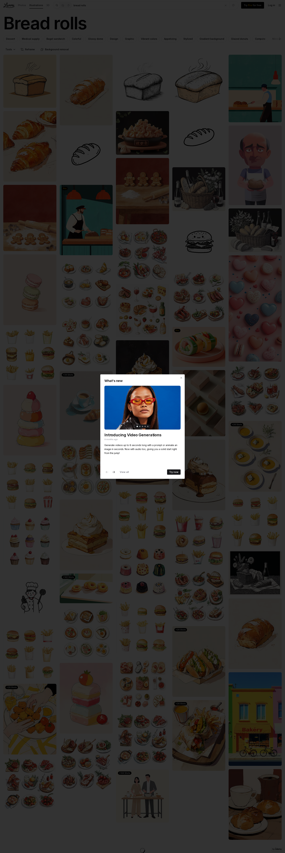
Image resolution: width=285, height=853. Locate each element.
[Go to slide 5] (147, 426)
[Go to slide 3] (142, 426)
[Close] (181, 378)
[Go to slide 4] (145, 426)
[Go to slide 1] (137, 426)
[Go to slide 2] (140, 426)
